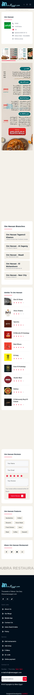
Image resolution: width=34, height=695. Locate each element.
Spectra (16, 322)
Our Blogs (8, 614)
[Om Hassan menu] (5, 53)
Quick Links (5, 605)
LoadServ (25, 693)
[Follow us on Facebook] (3, 599)
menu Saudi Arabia (11, 627)
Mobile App (8, 618)
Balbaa (16, 389)
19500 (16, 23)
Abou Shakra (18, 310)
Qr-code (7, 655)
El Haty (16, 355)
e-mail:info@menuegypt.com (11, 672)
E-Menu (7, 650)
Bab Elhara (17, 344)
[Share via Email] (17, 552)
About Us (8, 609)
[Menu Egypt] (10, 4)
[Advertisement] (17, 204)
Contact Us (9, 622)
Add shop (8, 646)
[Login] (27, 4)
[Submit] (25, 679)
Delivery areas (19, 39)
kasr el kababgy (20, 366)
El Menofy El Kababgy (21, 333)
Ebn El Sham (18, 299)
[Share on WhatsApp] (22, 552)
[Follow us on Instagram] (7, 599)
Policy (7, 631)
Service (3, 637)
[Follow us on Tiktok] (12, 599)
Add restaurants (10, 641)
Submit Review (15, 496)
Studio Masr (18, 378)
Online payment (10, 659)
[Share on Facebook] (6, 552)
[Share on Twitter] (12, 552)
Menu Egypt (19, 684)
